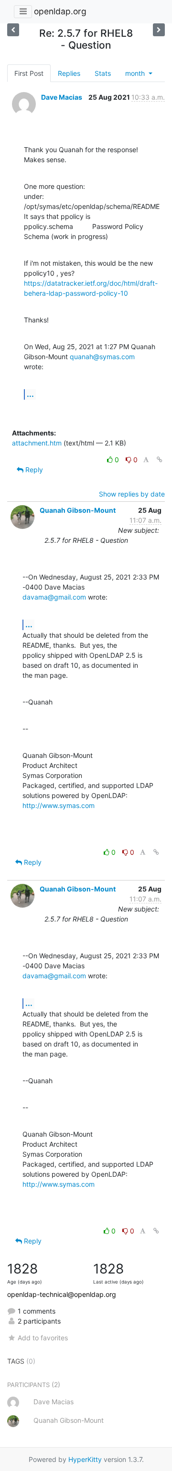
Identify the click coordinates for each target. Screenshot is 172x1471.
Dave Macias (61, 97)
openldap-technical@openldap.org (61, 1294)
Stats (103, 73)
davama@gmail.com (54, 597)
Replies (69, 73)
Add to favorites (43, 1338)
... (30, 394)
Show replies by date (132, 494)
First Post (28, 73)
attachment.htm (37, 443)
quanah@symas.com (102, 356)
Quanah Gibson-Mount (78, 510)
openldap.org (60, 11)
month (136, 73)
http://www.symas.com (58, 805)
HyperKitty (85, 1459)
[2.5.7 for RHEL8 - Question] (159, 29)
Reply (33, 470)
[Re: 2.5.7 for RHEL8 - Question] (13, 29)
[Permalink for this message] (159, 460)
